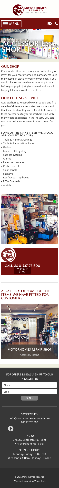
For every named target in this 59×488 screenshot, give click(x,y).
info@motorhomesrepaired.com (30, 418)
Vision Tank (40, 480)
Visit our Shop (22, 270)
